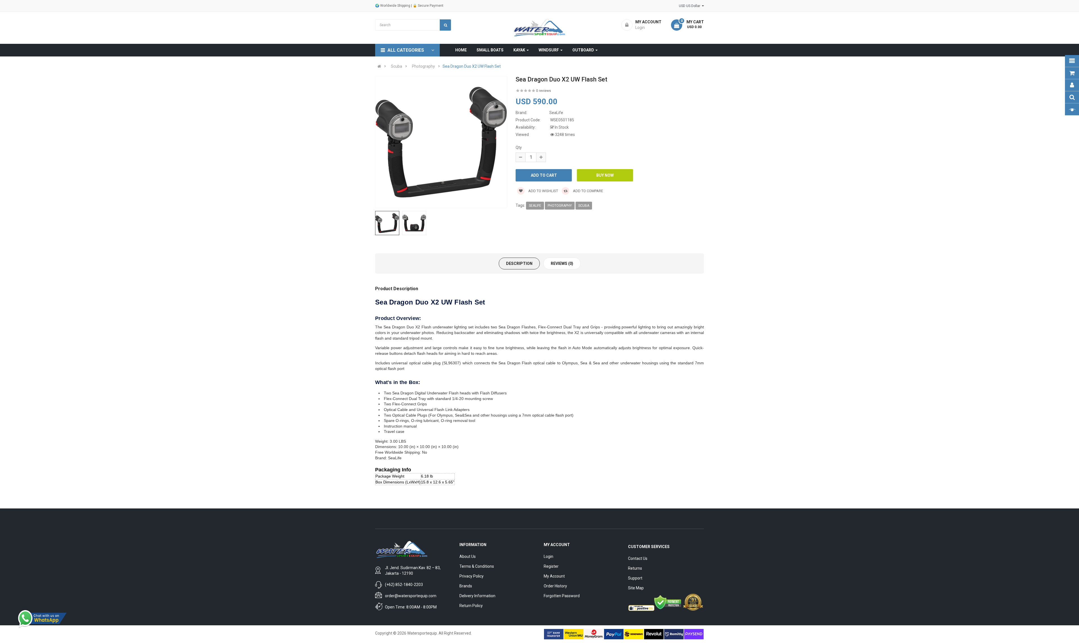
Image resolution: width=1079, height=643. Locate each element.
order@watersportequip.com (410, 596)
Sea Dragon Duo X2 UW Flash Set (472, 66)
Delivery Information (477, 596)
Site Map (636, 588)
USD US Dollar (690, 6)
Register (551, 566)
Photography (423, 66)
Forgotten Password (562, 596)
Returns (635, 568)
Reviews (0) (562, 263)
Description (519, 263)
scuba (583, 206)
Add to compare (587, 191)
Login (548, 556)
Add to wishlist (542, 191)
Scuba (396, 66)
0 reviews (543, 91)
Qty (519, 147)
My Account (554, 576)
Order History (555, 586)
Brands (465, 586)
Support (635, 578)
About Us (467, 556)
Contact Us (637, 558)
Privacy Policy (471, 576)
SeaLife (535, 206)
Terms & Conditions (476, 566)
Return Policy (471, 605)
